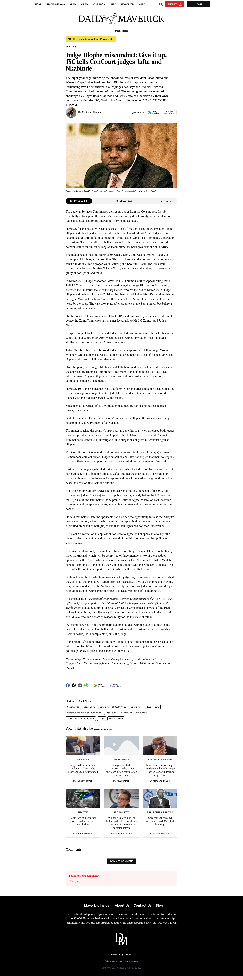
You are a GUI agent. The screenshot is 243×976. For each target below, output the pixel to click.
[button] (153, 112)
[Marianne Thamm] (71, 112)
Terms (128, 954)
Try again (74, 881)
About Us (122, 905)
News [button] (73, 4)
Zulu (149, 707)
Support (172, 4)
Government (136, 707)
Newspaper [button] (127, 4)
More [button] (142, 4)
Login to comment (121, 861)
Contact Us (143, 905)
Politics (70, 701)
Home (38, 4)
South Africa (85, 701)
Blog (159, 905)
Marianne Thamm (91, 112)
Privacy (115, 954)
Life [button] (113, 4)
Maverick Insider (97, 905)
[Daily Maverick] (121, 19)
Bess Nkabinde (116, 718)
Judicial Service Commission (80, 718)
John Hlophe (126, 712)
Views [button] (84, 4)
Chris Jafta (141, 712)
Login (199, 4)
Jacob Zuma (89, 707)
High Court (111, 712)
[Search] (161, 4)
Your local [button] (99, 4)
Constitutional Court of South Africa (84, 712)
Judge (102, 718)
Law (157, 707)
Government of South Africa (113, 707)
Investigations (55, 4)
